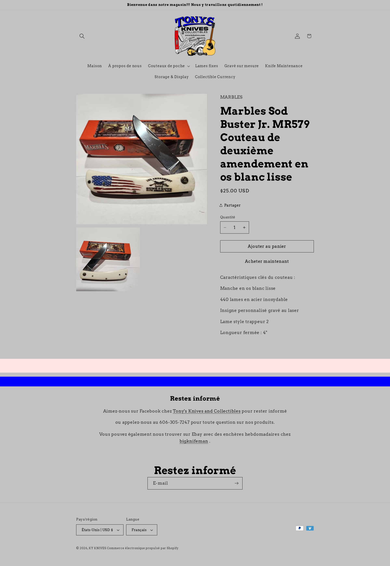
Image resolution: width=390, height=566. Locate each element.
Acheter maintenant (267, 261)
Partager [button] (232, 205)
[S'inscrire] (236, 483)
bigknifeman (194, 441)
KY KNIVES (97, 548)
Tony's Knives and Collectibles (206, 411)
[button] (82, 36)
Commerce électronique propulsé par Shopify (142, 548)
